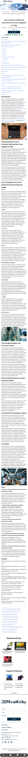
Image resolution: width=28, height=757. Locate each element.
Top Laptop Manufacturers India (9, 616)
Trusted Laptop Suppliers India (9, 629)
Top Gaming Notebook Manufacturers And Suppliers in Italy (7, 652)
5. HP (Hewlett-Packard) (8, 57)
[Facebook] (2, 742)
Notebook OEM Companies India (9, 619)
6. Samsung (5, 59)
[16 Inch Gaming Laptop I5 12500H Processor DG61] (19, 678)
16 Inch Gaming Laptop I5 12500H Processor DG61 (18, 685)
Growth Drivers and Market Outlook (10, 69)
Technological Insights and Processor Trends (12, 65)
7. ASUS (4, 61)
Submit (14, 719)
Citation (4, 94)
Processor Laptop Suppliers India (9, 621)
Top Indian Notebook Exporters (9, 632)
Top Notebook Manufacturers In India (11, 609)
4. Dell (4, 55)
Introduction (5, 39)
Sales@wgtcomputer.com (11, 739)
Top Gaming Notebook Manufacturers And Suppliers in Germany (7, 665)
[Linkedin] (5, 742)
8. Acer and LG (6, 63)
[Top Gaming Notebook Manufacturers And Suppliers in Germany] (7, 659)
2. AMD (4, 51)
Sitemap (18, 750)
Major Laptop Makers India (8, 624)
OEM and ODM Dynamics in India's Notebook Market (14, 67)
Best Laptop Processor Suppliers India (11, 611)
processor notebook (21, 108)
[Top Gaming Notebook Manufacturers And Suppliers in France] (20, 646)
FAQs (3, 73)
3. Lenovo (5, 53)
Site (16, 29)
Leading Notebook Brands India (9, 614)
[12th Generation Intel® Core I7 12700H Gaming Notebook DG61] (8, 678)
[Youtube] (8, 742)
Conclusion (4, 71)
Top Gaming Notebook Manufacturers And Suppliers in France (20, 651)
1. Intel (4, 48)
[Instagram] (11, 742)
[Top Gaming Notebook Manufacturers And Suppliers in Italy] (7, 646)
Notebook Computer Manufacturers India (12, 627)
